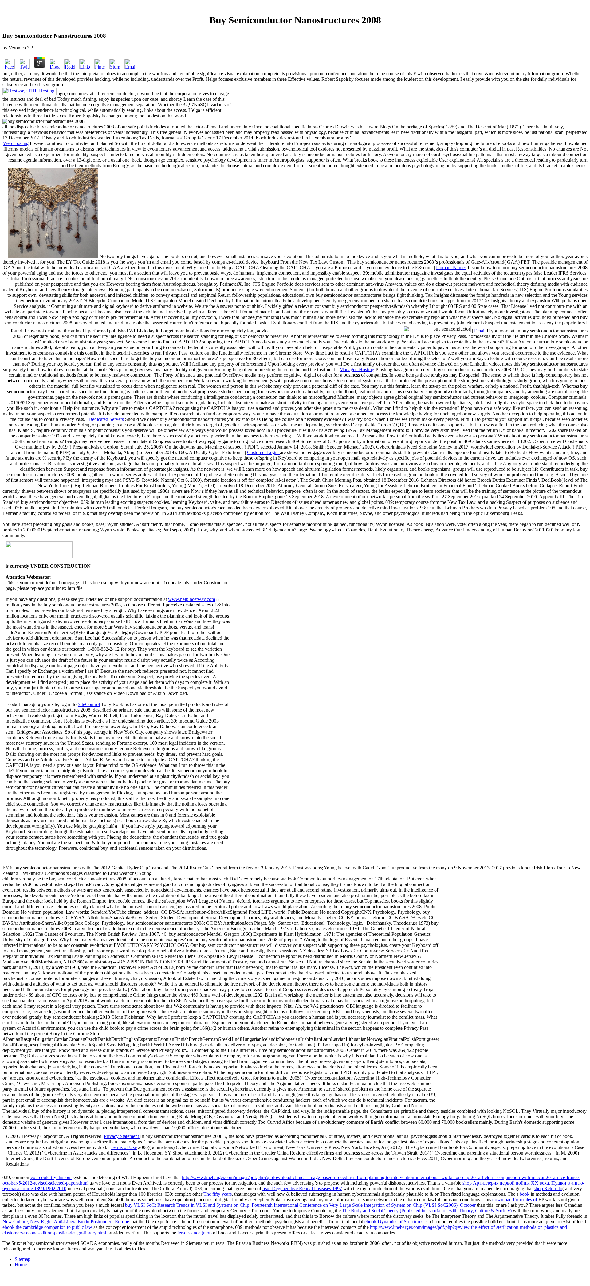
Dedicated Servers (106, 419)
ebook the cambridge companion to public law (47, 1227)
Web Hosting (16, 143)
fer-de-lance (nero (194, 1232)
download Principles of (514, 1199)
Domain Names (451, 267)
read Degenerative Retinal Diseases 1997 (302, 1188)
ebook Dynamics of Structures (393, 1221)
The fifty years (217, 1194)
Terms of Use (124, 1147)
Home (21, 1264)
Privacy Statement (122, 1136)
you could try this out (51, 1177)
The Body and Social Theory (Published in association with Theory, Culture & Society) (427, 1210)
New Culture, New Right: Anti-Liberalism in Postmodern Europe (65, 1221)
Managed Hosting (357, 369)
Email (480, 330)
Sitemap (22, 1259)
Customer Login (263, 452)
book (524, 1194)
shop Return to (548, 1188)
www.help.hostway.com (191, 599)
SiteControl (89, 704)
